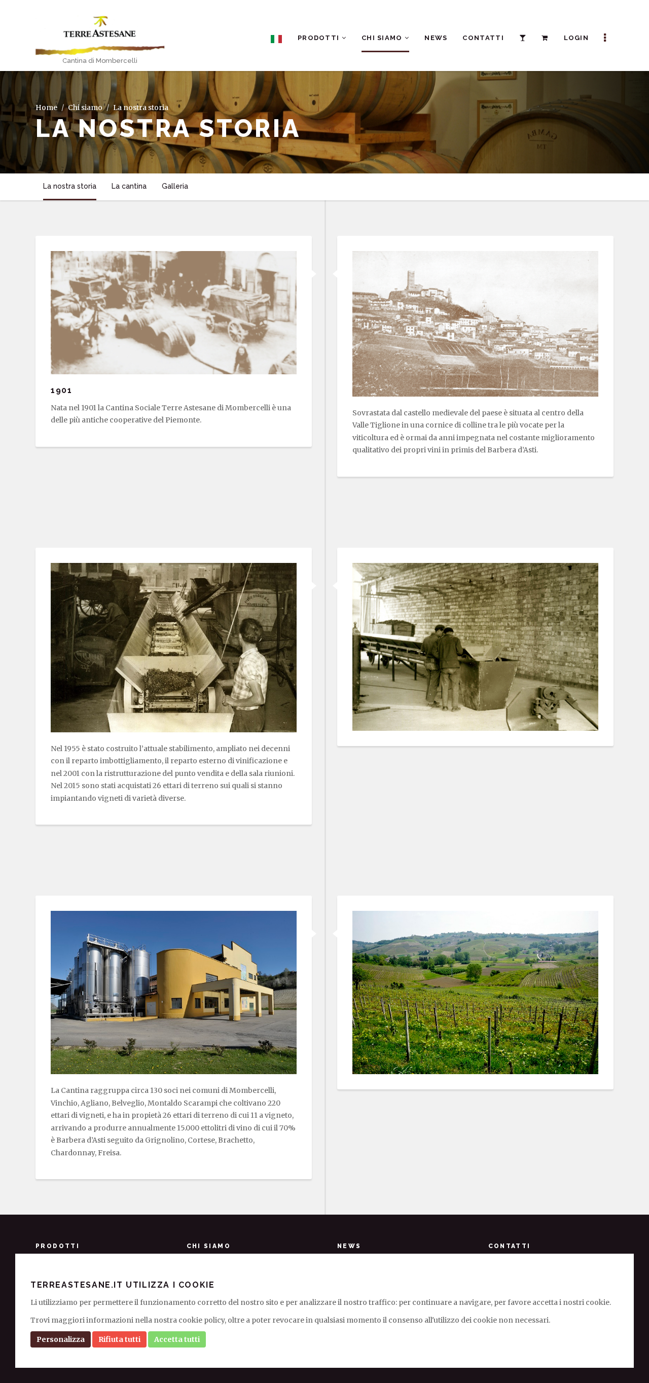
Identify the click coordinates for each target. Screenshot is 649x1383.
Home (46, 107)
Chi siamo (383, 38)
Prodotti (320, 38)
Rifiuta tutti (119, 1339)
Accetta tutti (177, 1339)
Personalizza (61, 1339)
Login (576, 38)
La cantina (129, 186)
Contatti (482, 38)
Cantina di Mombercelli (99, 60)
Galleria (175, 186)
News (435, 38)
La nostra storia (69, 186)
